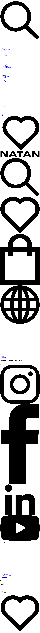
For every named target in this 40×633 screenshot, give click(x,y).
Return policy (4, 577)
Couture (3, 63)
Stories (5, 80)
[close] (0, 586)
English (3, 356)
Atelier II (5, 78)
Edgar (3, 114)
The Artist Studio (7, 79)
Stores (3, 89)
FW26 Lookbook (7, 49)
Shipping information (7, 575)
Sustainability (6, 81)
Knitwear (5, 53)
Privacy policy (6, 572)
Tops (5, 51)
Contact (3, 98)
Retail (5, 576)
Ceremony (6, 65)
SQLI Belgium (20, 578)
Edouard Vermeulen (7, 76)
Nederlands (4, 357)
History (5, 77)
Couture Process (6, 66)
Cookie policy (6, 573)
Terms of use (6, 574)
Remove (3, 589)
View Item (4, 592)
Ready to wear (4, 48)
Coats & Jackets (6, 54)
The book (3, 106)
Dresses (5, 50)
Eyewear (5, 55)
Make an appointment (7, 67)
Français (3, 358)
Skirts (5, 52)
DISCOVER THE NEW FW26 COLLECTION (8, 0)
